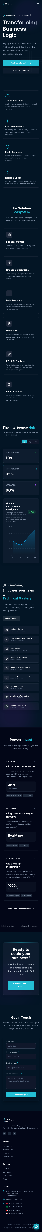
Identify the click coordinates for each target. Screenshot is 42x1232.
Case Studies (7, 1175)
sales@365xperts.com (14, 1199)
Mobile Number (12, 1052)
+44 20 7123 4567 (15, 1203)
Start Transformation (20, 63)
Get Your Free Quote (19, 985)
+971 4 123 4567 (15, 1210)
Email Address (12, 1063)
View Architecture (21, 70)
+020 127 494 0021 (16, 1213)
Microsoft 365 (7, 1146)
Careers (5, 1179)
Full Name (10, 1041)
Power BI (6, 1153)
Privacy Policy (8, 1227)
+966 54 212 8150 (15, 1207)
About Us (6, 1169)
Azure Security (8, 1156)
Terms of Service (20, 1227)
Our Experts (7, 1172)
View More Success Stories (19, 909)
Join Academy (11, 618)
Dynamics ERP (8, 1150)
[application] (21, 543)
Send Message (20, 1095)
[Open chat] (36, 1226)
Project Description (14, 1074)
